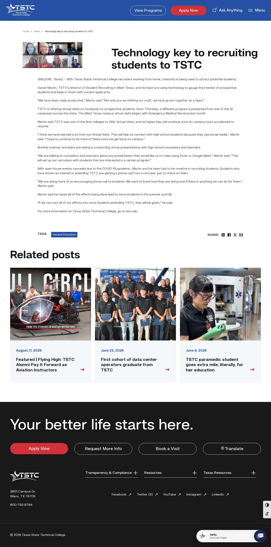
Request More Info (103, 449)
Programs (148, 11)
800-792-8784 (21, 505)
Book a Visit (168, 449)
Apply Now (188, 11)
